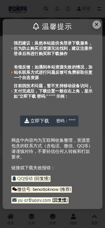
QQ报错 (25, 179)
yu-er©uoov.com (34, 200)
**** (66, 121)
